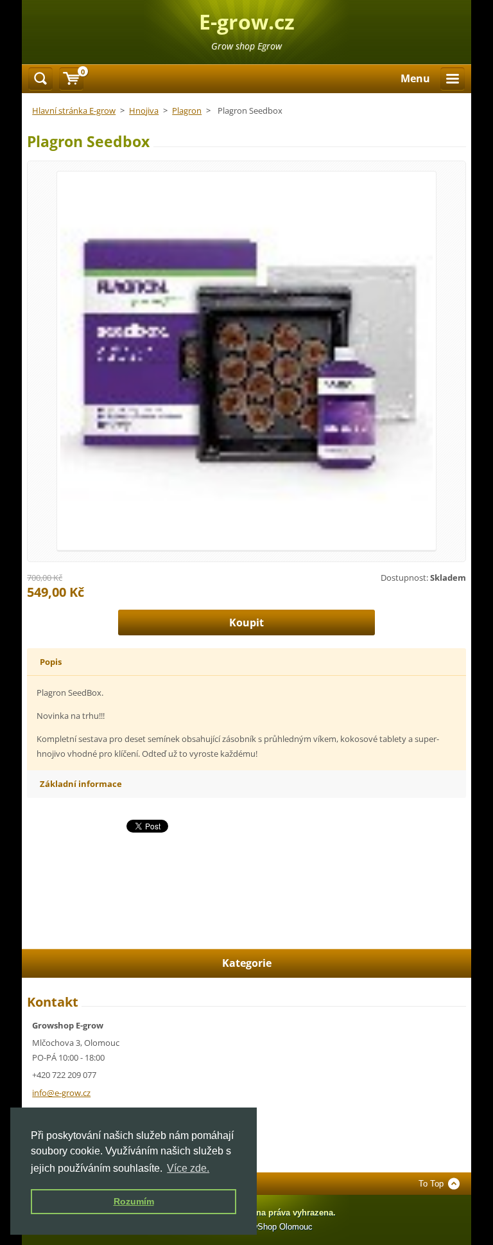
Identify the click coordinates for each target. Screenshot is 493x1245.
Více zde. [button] (188, 1168)
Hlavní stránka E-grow (74, 110)
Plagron (187, 110)
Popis (51, 661)
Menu (415, 78)
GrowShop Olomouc (275, 1227)
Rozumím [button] (134, 1201)
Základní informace (81, 784)
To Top (431, 1183)
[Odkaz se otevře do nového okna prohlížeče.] (246, 360)
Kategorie (247, 963)
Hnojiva (144, 110)
